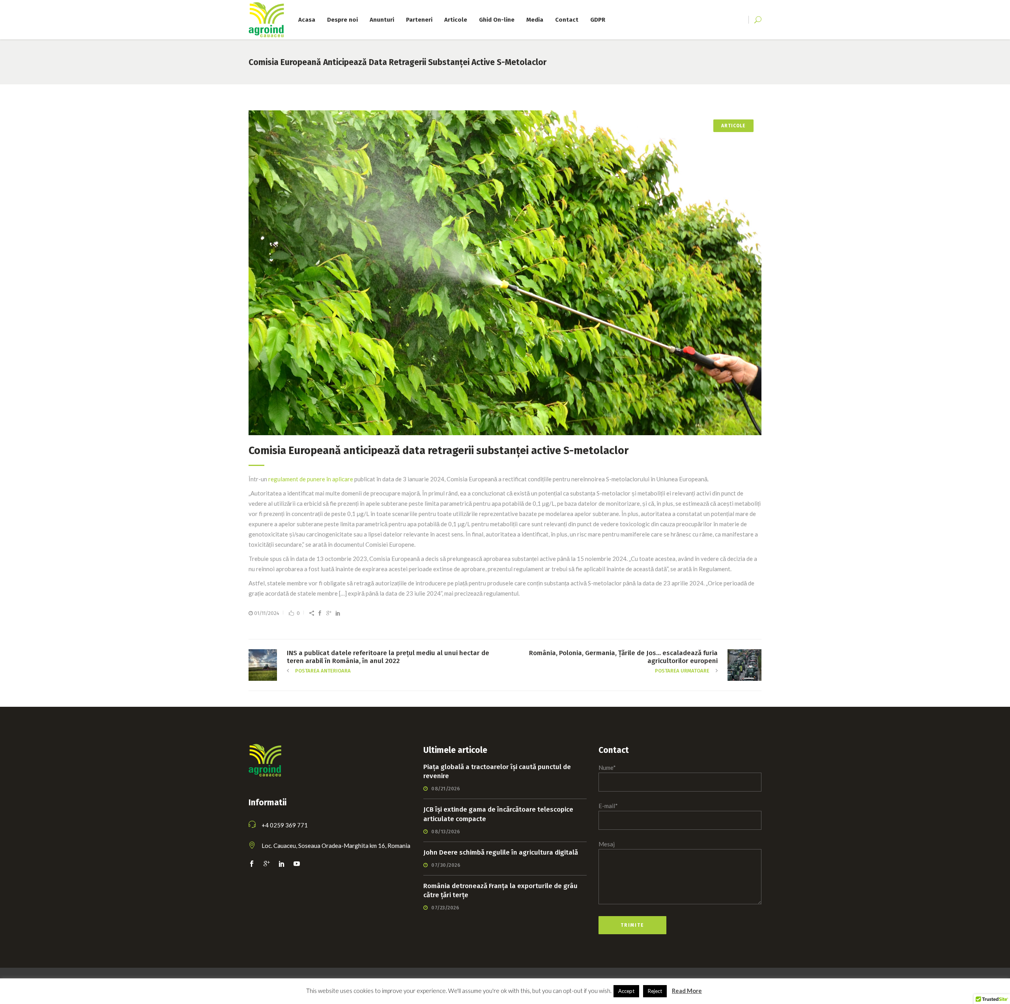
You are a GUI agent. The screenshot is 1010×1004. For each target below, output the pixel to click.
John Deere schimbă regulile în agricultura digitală (500, 852)
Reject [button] (655, 991)
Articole (733, 126)
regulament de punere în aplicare (310, 478)
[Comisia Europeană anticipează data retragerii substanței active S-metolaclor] (505, 272)
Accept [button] (626, 991)
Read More (687, 990)
